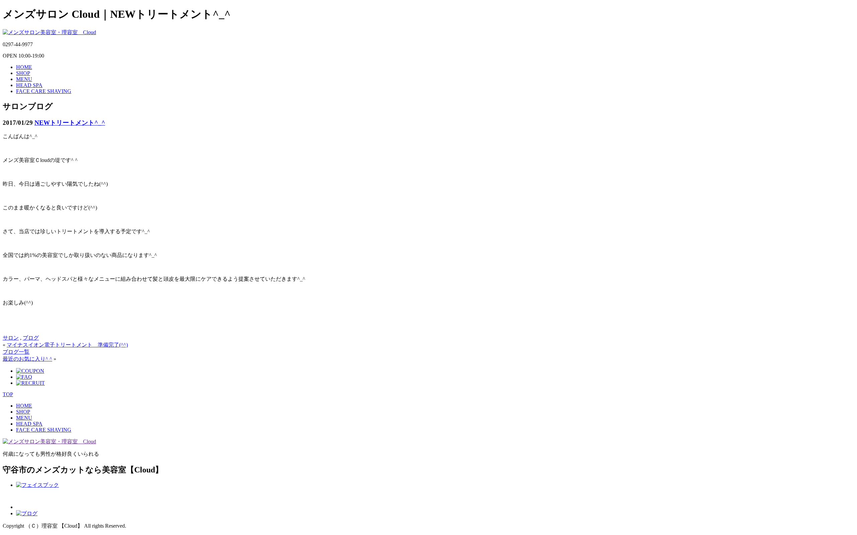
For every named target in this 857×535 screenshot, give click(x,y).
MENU (24, 79)
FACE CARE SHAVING (43, 91)
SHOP (23, 73)
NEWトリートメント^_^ (69, 122)
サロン (11, 338)
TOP (8, 394)
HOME (24, 67)
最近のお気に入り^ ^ (27, 359)
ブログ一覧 (16, 352)
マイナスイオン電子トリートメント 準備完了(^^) (67, 345)
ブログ (31, 338)
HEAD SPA (29, 85)
